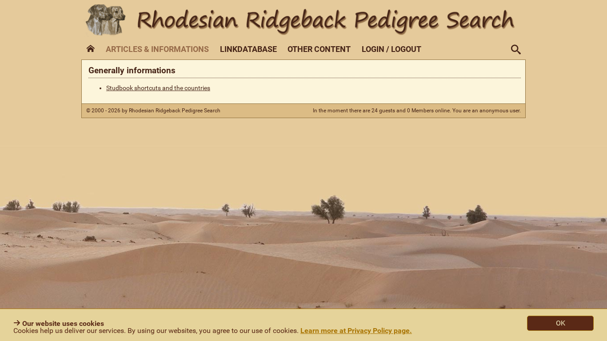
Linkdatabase (248, 49)
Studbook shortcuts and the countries (158, 88)
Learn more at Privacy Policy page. (356, 330)
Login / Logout (391, 49)
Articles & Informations (157, 49)
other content (319, 49)
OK (560, 323)
